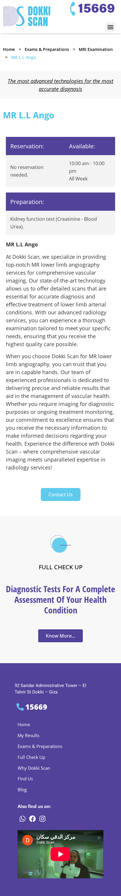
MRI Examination (96, 49)
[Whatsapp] (22, 818)
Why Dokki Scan (34, 768)
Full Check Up (31, 757)
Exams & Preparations (47, 49)
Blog (22, 789)
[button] (110, 27)
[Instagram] (42, 818)
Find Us (25, 778)
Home (9, 49)
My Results (28, 735)
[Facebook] (32, 818)
